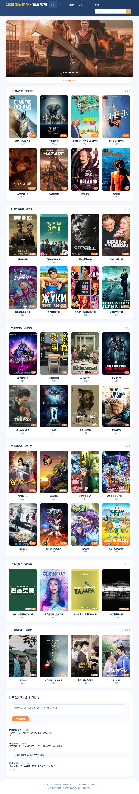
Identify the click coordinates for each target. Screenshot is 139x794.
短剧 (97, 4)
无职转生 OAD (85, 496)
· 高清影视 (26, 4)
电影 (62, 4)
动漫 (80, 4)
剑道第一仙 (23, 496)
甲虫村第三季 (54, 312)
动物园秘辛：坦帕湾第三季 (85, 614)
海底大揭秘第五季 (22, 141)
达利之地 (85, 193)
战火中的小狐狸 (22, 430)
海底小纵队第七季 (116, 548)
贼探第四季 (23, 259)
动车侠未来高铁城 (53, 548)
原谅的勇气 (116, 430)
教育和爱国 (54, 377)
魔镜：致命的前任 (85, 680)
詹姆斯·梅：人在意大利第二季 (85, 141)
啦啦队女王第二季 (116, 141)
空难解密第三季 (116, 312)
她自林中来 (116, 377)
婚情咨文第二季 (116, 259)
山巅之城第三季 (85, 259)
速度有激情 (54, 193)
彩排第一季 (85, 377)
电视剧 (71, 4)
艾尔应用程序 (23, 377)
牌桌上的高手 (85, 430)
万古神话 (54, 496)
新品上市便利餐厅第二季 (22, 614)
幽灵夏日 (116, 193)
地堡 (54, 430)
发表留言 (22, 718)
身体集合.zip (22, 193)
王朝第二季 (54, 141)
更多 (127, 91)
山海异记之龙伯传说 (53, 680)
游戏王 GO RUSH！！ (116, 496)
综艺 (89, 4)
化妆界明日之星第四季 (53, 614)
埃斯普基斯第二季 (22, 312)
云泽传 (23, 680)
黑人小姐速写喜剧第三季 (85, 312)
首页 (53, 4)
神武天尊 (85, 548)
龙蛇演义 (23, 548)
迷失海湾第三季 (54, 259)
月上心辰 (116, 680)
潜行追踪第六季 (116, 614)
